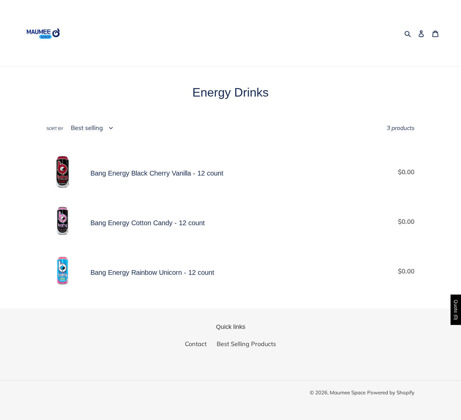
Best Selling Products (246, 344)
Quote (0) (456, 310)
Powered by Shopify (390, 392)
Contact (196, 344)
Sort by (55, 128)
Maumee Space (347, 392)
